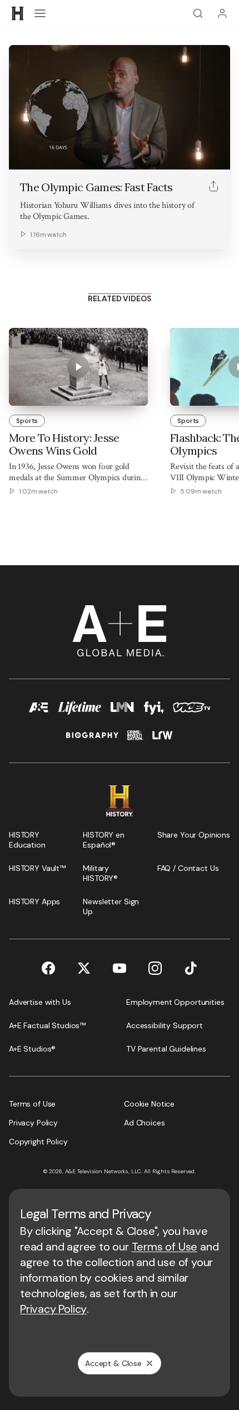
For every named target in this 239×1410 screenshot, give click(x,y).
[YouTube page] (119, 968)
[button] (21, 155)
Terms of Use (165, 1246)
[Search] (197, 13)
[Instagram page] (155, 968)
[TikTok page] (190, 968)
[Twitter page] (84, 968)
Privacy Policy (53, 1309)
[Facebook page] (48, 968)
